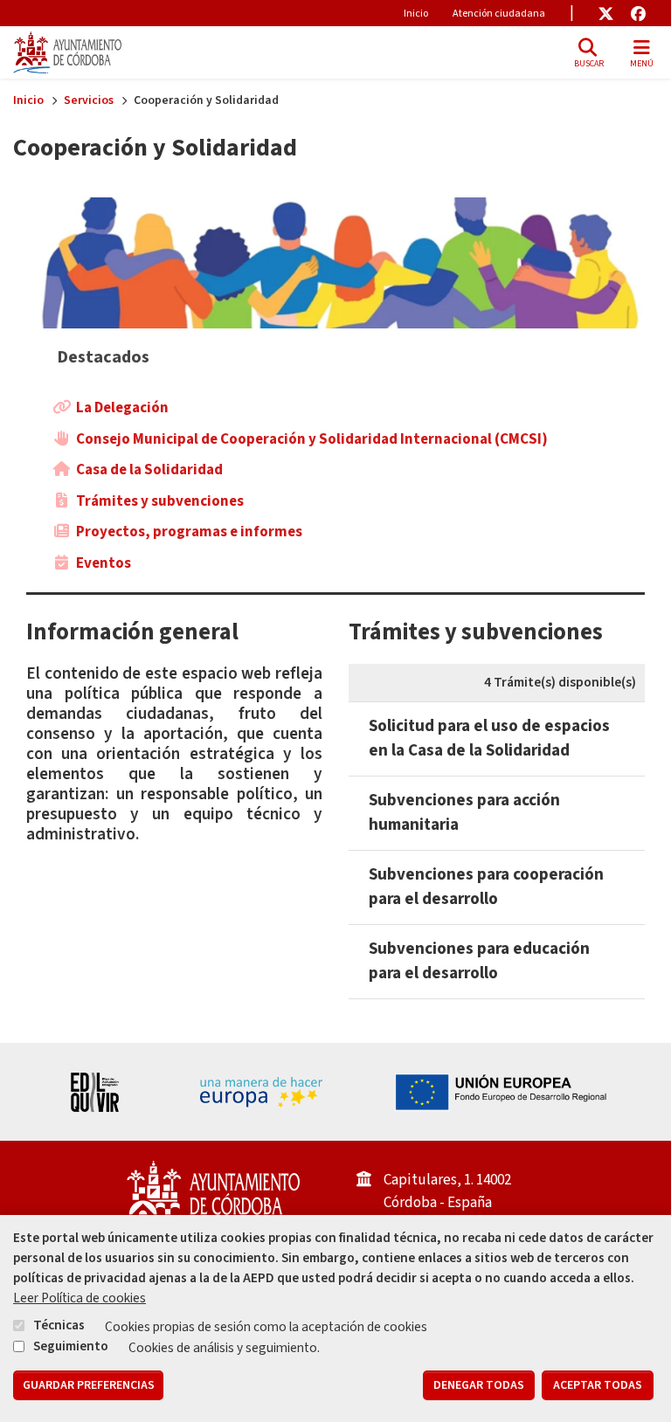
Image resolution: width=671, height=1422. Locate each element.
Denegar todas (478, 1385)
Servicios (89, 100)
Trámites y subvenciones (160, 501)
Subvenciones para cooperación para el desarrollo (486, 887)
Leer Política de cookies (79, 1298)
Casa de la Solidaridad (149, 469)
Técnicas (59, 1325)
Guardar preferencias (89, 1385)
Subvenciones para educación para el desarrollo (479, 961)
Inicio (416, 13)
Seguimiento (70, 1346)
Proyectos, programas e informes (189, 531)
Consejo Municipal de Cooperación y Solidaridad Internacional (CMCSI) (312, 439)
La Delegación (122, 407)
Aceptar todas (597, 1385)
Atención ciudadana (499, 13)
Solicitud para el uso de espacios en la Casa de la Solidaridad (489, 738)
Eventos (103, 563)
